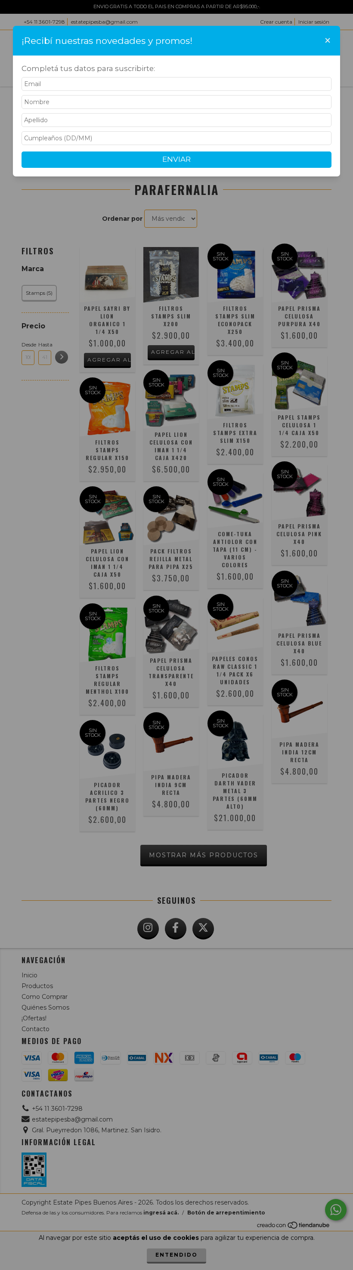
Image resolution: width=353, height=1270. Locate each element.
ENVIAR (176, 159)
